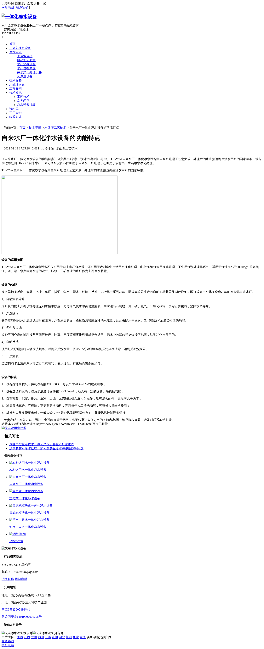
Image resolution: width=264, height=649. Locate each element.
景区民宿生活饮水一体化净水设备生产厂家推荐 (41, 444)
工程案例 (15, 88)
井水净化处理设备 (29, 72)
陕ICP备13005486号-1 (16, 609)
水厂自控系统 (26, 68)
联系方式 (15, 117)
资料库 (14, 108)
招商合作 (8, 579)
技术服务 (15, 80)
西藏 (76, 637)
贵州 (55, 637)
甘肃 (34, 637)
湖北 (62, 637)
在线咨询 (8, 641)
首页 (12, 44)
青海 (20, 637)
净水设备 (15, 52)
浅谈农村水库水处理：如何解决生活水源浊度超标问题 (46, 448)
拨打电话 (8, 645)
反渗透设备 (24, 76)
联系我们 (22, 7)
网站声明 (21, 579)
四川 (41, 637)
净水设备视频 (26, 104)
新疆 (69, 637)
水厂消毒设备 (26, 64)
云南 (48, 637)
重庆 (83, 637)
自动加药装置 (26, 60)
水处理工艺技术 (55, 127)
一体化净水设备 (20, 48)
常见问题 (23, 100)
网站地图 (8, 7)
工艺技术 (23, 96)
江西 (27, 637)
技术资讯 (15, 92)
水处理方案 (17, 84)
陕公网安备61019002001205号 (22, 616)
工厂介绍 (15, 113)
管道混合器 (24, 56)
